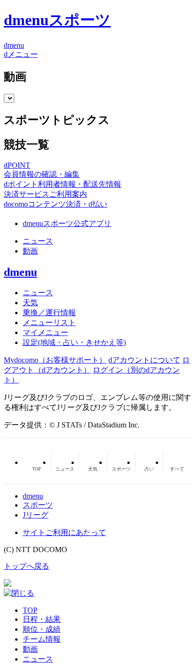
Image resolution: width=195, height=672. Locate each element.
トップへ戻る (26, 566)
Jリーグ (35, 515)
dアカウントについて (144, 360)
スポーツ (38, 505)
